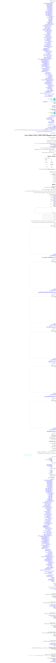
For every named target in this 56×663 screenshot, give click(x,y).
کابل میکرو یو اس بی (47, 31)
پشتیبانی (54, 204)
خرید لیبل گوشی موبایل (47, 50)
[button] (53, 261)
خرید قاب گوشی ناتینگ (49, 490)
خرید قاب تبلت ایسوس (47, 45)
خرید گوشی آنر (50, 21)
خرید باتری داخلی (47, 92)
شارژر (51, 461)
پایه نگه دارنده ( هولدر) (49, 75)
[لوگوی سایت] (51, 100)
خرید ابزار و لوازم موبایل (48, 555)
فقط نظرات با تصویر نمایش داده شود (49, 187)
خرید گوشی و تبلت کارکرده (48, 96)
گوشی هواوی (50, 19)
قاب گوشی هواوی (49, 6)
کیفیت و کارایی (53, 197)
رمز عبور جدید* (53, 655)
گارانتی (55, 202)
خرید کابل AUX (48, 35)
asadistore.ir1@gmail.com (28, 454)
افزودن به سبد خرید (52, 144)
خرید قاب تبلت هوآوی (47, 520)
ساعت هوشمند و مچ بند (48, 459)
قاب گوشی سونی (49, 8)
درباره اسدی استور (49, 464)
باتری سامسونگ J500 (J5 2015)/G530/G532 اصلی (47, 292)
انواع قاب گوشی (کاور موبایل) (48, 3)
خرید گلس (48, 47)
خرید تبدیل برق (48, 54)
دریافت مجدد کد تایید (53, 644)
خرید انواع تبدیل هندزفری (46, 530)
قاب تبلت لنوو (48, 44)
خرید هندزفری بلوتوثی (47, 515)
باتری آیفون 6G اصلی (52, 361)
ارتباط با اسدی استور (49, 465)
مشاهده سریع (54, 254)
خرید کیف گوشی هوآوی (45, 62)
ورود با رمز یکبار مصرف (52, 615)
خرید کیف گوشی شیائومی (45, 61)
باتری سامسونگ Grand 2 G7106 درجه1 (49, 257)
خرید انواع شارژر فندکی (47, 505)
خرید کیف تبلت (48, 67)
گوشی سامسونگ (49, 17)
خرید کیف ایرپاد (48, 72)
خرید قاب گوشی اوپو (49, 15)
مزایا (55, 214)
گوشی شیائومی (50, 495)
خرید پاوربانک (50, 74)
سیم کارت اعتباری (49, 119)
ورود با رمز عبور (53, 604)
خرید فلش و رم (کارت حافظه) (47, 55)
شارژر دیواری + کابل (47, 26)
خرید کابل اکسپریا (47, 36)
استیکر (51, 89)
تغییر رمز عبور (53, 656)
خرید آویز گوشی (50, 565)
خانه (55, 129)
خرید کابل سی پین (47, 510)
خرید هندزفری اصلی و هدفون (48, 37)
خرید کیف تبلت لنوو (44, 71)
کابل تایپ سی (48, 32)
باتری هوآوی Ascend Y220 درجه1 (50, 396)
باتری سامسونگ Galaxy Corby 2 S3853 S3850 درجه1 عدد (46, 143)
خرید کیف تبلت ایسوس (45, 70)
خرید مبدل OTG (48, 52)
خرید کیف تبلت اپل (46, 545)
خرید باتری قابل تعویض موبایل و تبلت (35, 129)
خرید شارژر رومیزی (47, 27)
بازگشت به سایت (53, 648)
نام (55, 217)
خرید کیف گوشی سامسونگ (45, 59)
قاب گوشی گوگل (49, 7)
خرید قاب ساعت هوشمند (48, 82)
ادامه (54, 634)
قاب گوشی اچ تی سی (49, 485)
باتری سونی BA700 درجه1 (51, 326)
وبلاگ (51, 466)
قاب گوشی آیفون (49, 4)
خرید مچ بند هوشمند (49, 81)
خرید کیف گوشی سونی (45, 540)
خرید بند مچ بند (50, 84)
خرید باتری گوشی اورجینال (48, 91)
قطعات (51, 460)
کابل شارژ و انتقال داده (49, 30)
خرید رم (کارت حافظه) (47, 57)
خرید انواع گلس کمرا (46, 49)
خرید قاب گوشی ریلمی (49, 14)
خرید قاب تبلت (50, 41)
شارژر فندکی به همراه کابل (46, 29)
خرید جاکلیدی (50, 86)
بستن (55, 583)
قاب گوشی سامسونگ (49, 480)
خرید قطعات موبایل (51, 129)
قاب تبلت (50, 470)
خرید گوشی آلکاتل (49, 22)
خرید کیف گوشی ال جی (45, 65)
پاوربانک (51, 472)
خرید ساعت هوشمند (49, 80)
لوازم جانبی (50, 458)
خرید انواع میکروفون (47, 40)
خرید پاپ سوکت (49, 77)
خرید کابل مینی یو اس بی (46, 34)
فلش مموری (48, 56)
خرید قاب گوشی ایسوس (48, 12)
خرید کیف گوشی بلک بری (45, 66)
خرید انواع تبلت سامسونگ (48, 94)
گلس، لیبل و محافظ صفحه (48, 46)
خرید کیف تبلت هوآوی (45, 69)
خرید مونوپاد (50, 76)
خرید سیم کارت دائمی (49, 118)
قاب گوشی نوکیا (49, 10)
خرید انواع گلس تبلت (46, 525)
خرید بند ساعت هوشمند (48, 560)
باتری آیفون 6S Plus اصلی (51, 431)
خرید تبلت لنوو (50, 95)
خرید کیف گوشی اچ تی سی (45, 64)
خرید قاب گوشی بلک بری (48, 11)
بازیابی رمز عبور (53, 625)
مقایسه (53, 581)
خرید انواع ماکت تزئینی (49, 87)
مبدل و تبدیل (50, 473)
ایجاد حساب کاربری (53, 588)
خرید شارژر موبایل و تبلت (48, 24)
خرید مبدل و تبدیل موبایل (48, 51)
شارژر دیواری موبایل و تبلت (46, 25)
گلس (51, 471)
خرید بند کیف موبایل (47, 550)
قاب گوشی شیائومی (49, 5)
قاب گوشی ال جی (49, 9)
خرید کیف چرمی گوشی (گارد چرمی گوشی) (44, 535)
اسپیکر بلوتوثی (48, 39)
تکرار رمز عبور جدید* (40, 655)
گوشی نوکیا (50, 20)
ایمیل (55, 219)
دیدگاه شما (54, 212)
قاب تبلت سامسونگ (47, 42)
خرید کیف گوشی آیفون (45, 60)
